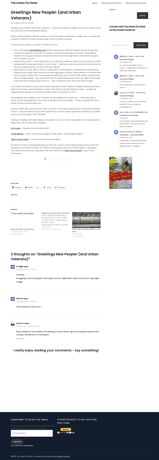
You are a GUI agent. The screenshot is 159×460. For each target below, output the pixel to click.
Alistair (19, 298)
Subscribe (140, 45)
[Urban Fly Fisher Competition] (25, 220)
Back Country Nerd (20, 139)
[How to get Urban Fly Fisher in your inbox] (86, 220)
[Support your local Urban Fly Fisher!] (57, 221)
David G (20, 323)
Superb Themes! (63, 456)
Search (112, 9)
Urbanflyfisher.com (37, 50)
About (94, 3)
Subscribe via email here (135, 3)
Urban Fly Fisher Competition (22, 229)
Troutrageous (17, 134)
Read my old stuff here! (111, 3)
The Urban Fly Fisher (24, 3)
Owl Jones (15, 128)
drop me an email (73, 150)
